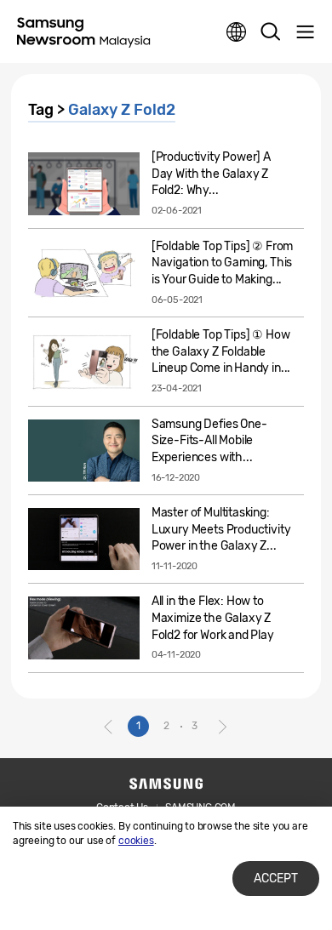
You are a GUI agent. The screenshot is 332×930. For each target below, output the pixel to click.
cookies (136, 841)
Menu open (305, 32)
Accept (276, 878)
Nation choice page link (237, 32)
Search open (271, 32)
